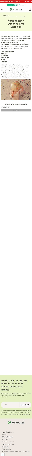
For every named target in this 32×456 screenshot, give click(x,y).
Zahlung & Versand (7, 437)
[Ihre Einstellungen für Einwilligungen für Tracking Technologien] (2, 454)
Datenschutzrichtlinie (8, 444)
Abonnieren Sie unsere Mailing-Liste (16, 104)
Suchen (4, 434)
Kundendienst (6, 439)
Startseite (6, 15)
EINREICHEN (25, 405)
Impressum (5, 446)
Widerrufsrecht (6, 449)
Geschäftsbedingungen (8, 442)
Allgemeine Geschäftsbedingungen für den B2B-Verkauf (16, 452)
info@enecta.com (18, 48)
